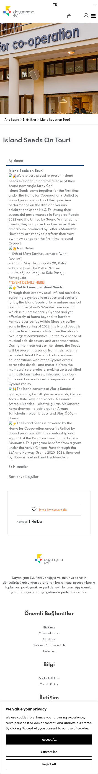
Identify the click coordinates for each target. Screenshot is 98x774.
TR (55, 4)
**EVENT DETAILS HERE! (27, 282)
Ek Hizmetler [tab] (18, 466)
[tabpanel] (45, 314)
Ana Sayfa (12, 119)
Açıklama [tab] (16, 160)
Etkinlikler (29, 119)
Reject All (49, 764)
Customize (49, 752)
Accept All (49, 739)
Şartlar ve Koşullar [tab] (24, 476)
